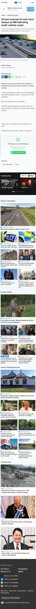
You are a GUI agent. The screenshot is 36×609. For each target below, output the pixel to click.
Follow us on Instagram (11, 586)
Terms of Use (12, 590)
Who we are (4, 590)
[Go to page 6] (20, 191)
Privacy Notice (22, 590)
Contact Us (30, 590)
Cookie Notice (5, 593)
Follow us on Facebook (11, 579)
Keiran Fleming (6, 65)
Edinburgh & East (12, 15)
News (3, 15)
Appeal (20, 571)
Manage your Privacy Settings (10, 598)
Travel (16, 164)
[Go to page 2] (15, 191)
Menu (6, 2)
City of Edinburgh (7, 164)
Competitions (23, 569)
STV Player (5, 569)
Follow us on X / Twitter (11, 576)
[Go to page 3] (16, 191)
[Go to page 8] (23, 191)
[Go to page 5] (19, 191)
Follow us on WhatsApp (11, 582)
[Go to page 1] (13, 191)
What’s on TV (5, 571)
